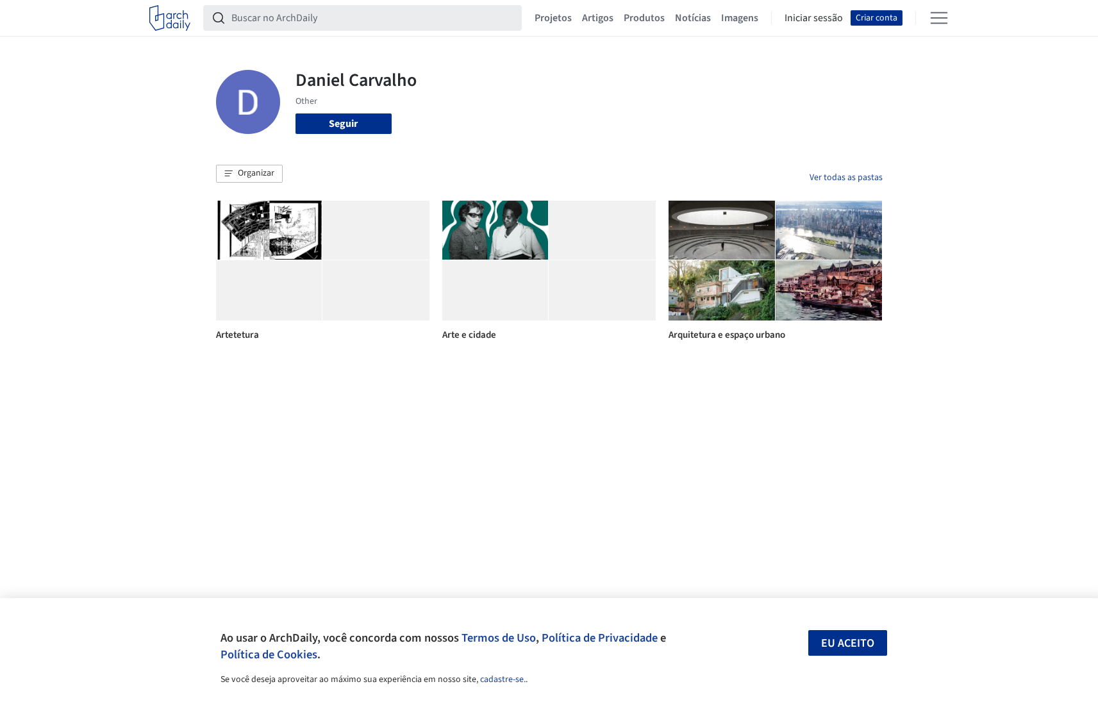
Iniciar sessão (814, 18)
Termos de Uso (499, 637)
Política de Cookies (268, 654)
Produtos (644, 18)
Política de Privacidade (600, 637)
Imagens (739, 18)
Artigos (597, 18)
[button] (249, 174)
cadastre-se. (503, 679)
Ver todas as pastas (846, 177)
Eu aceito (847, 643)
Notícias (693, 18)
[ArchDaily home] (169, 18)
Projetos (553, 18)
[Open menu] (939, 18)
